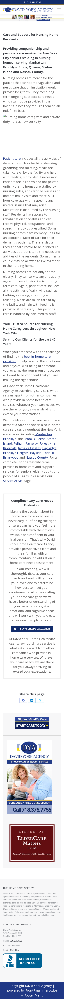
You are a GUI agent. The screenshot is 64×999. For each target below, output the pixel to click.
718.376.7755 (34, 2)
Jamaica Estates (29, 448)
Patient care (12, 158)
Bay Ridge (49, 448)
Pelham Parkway (26, 443)
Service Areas (13, 481)
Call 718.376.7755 (32, 810)
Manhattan (43, 434)
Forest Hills (47, 443)
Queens (39, 439)
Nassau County (37, 457)
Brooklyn (9, 439)
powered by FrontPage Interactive (32, 990)
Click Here (14, 950)
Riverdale (9, 448)
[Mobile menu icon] (59, 10)
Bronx (28, 439)
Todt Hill (49, 453)
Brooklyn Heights (16, 453)
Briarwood (10, 457)
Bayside (35, 453)
